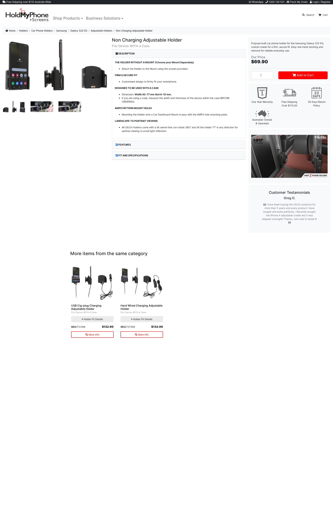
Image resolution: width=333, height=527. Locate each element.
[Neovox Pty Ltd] (27, 15)
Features (124, 144)
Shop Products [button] (66, 18)
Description (126, 53)
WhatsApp (257, 1)
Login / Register (321, 1)
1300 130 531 (276, 1)
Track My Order (298, 1)
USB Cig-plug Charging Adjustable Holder (86, 307)
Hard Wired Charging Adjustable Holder (142, 307)
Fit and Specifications (133, 155)
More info (93, 334)
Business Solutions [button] (103, 18)
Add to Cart (305, 75)
